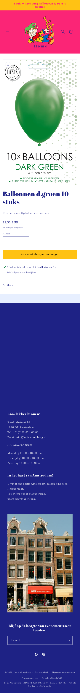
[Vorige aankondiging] (7, 5)
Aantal (6, 233)
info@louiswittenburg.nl (31, 437)
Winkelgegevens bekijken (21, 272)
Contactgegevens (30, 678)
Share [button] (10, 285)
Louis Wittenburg (22, 672)
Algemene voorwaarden (63, 672)
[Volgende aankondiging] (73, 5)
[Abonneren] (68, 640)
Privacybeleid (41, 672)
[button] (7, 32)
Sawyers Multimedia (42, 686)
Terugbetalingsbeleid (52, 678)
